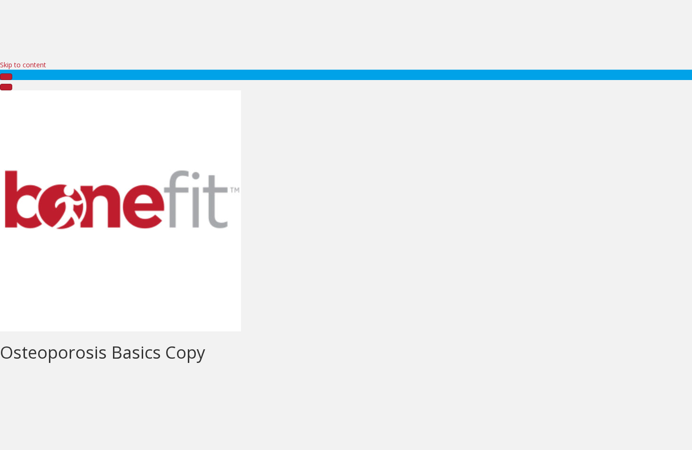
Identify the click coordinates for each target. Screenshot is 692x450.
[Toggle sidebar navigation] (6, 76)
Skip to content (23, 64)
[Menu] (6, 87)
